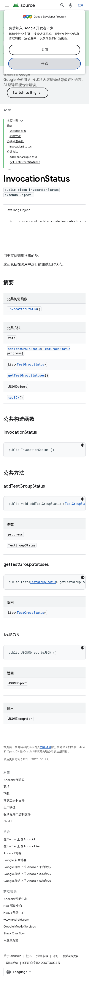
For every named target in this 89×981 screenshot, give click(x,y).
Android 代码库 (13, 780)
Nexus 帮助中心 (14, 913)
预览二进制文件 (14, 800)
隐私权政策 (70, 956)
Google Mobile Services (19, 926)
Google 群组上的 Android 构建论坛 (27, 874)
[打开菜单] (7, 5)
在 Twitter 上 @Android (19, 839)
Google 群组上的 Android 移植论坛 (27, 881)
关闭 (44, 50)
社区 (29, 956)
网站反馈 (12, 963)
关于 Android (12, 956)
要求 (6, 787)
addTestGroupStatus (24, 349)
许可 (56, 956)
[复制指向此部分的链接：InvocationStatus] (41, 432)
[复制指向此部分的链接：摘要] (18, 283)
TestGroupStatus (56, 349)
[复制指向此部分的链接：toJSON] (23, 635)
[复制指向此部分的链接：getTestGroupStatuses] (53, 564)
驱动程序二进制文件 (17, 814)
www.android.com (16, 919)
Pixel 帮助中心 (12, 906)
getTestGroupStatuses (26, 375)
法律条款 (42, 956)
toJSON (13, 398)
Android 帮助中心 (15, 899)
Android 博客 (12, 853)
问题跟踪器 (11, 940)
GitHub (8, 821)
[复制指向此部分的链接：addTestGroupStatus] (49, 486)
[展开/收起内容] (21, 120)
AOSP (7, 110)
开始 (44, 63)
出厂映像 (9, 807)
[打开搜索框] (62, 5)
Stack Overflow (14, 933)
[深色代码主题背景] (82, 445)
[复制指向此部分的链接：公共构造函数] (39, 419)
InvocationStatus (22, 309)
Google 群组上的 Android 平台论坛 (27, 867)
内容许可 (45, 747)
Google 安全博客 (15, 860)
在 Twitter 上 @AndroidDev (21, 846)
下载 (6, 794)
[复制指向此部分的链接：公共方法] (28, 473)
